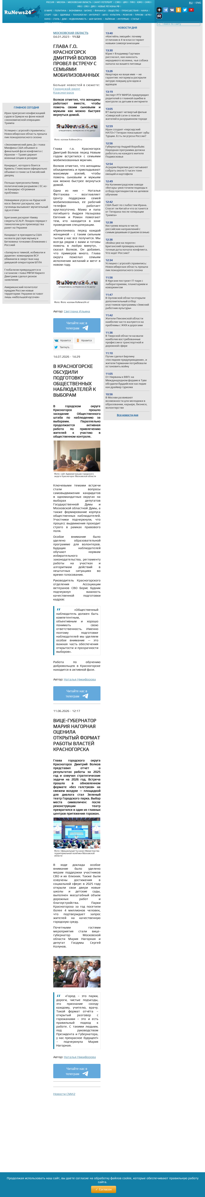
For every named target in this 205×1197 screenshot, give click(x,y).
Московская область (79, 2)
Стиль (56, 19)
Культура (115, 15)
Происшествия (130, 10)
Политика (60, 10)
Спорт (47, 15)
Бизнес (88, 10)
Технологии (80, 15)
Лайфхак (110, 19)
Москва (61, 2)
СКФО (148, 2)
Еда (55, 15)
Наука (144, 10)
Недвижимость (77, 19)
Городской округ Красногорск (66, 90)
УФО (79, 6)
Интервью (123, 19)
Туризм (139, 15)
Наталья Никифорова (80, 679)
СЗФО (118, 2)
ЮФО (139, 2)
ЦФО (125, 2)
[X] (62, 345)
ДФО (93, 6)
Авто (105, 15)
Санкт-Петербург (103, 2)
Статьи (135, 19)
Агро (148, 15)
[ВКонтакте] (62, 338)
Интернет (94, 15)
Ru (191, 2)
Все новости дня (127, 415)
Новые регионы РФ (109, 6)
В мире (48, 10)
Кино (47, 19)
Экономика (75, 10)
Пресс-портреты (53, 23)
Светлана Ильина (77, 311)
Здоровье (65, 15)
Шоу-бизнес (95, 19)
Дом (64, 19)
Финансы (100, 10)
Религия (127, 15)
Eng (198, 2)
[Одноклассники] (84, 338)
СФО (86, 6)
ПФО (132, 2)
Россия (50, 2)
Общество (113, 10)
